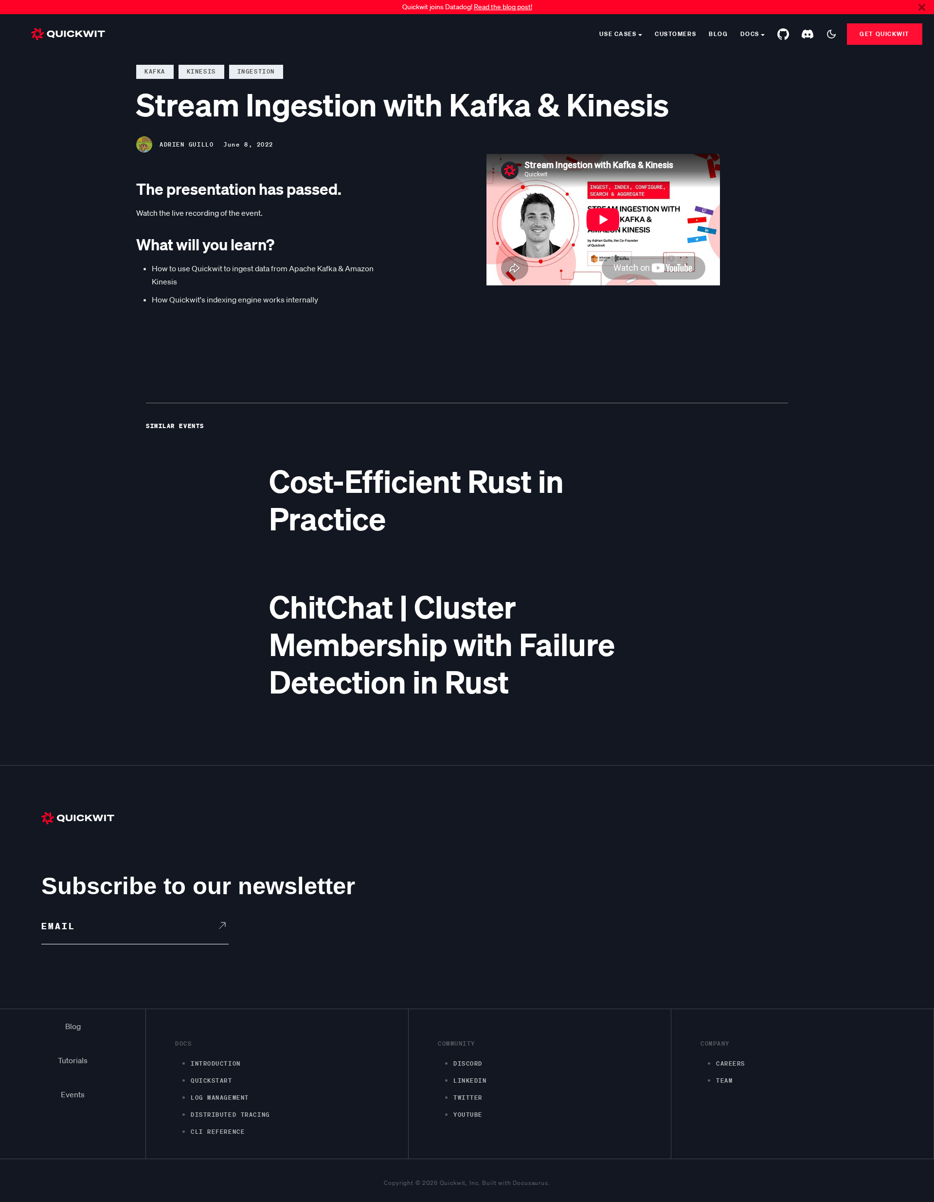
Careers (730, 1063)
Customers (675, 34)
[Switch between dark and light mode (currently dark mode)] (831, 34)
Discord (468, 1063)
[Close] (922, 7)
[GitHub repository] (783, 34)
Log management (220, 1097)
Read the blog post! (503, 6)
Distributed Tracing (230, 1114)
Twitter (468, 1097)
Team (724, 1080)
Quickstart (212, 1080)
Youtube (468, 1114)
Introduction (216, 1063)
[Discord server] (807, 34)
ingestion (256, 71)
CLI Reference (218, 1131)
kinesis (201, 71)
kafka (154, 71)
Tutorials (73, 1060)
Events (73, 1094)
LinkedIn (469, 1080)
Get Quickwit (885, 34)
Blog (718, 34)
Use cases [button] (617, 34)
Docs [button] (749, 34)
